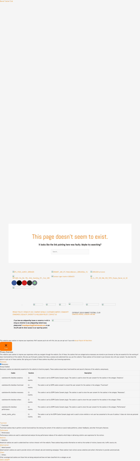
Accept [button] (77, 340)
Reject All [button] (82, 340)
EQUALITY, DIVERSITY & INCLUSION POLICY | (35, 314)
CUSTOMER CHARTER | (54, 312)
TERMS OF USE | (29, 312)
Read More (89, 340)
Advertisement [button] (4, 445)
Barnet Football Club (6, 1)
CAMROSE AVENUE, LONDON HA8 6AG (83, 314)
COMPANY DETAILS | (40, 312)
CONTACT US (53, 314)
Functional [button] (3, 423)
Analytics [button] (3, 438)
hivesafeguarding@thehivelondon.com (33, 325)
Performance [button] (4, 430)
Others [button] (2, 452)
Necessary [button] (3, 362)
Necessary (5, 364)
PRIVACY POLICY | (18, 312)
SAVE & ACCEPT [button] (5, 460)
